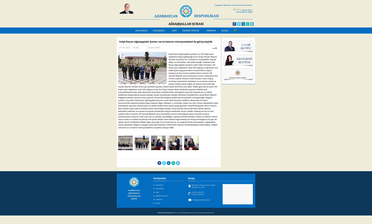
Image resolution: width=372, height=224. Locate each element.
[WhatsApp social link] (247, 24)
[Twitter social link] (239, 24)
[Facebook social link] (234, 24)
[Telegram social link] (252, 24)
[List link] (168, 185)
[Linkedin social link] (243, 24)
